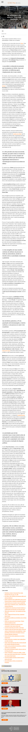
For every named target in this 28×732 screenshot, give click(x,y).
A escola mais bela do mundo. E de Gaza (14, 627)
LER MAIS (5, 683)
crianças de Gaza (6, 350)
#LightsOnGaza (21, 415)
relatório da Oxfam (17, 134)
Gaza (22, 43)
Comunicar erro (6, 666)
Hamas (3, 85)
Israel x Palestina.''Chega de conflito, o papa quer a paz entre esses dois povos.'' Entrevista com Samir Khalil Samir (15, 654)
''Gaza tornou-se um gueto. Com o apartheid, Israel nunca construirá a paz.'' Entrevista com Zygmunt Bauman (15, 604)
